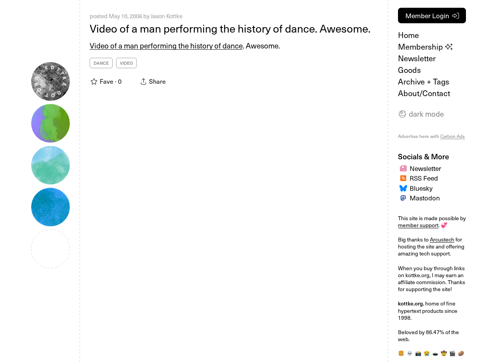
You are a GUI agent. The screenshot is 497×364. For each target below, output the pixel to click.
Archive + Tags (423, 81)
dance (101, 63)
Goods (409, 70)
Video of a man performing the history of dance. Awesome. (230, 28)
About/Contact (424, 93)
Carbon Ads (452, 136)
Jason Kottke (166, 16)
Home (408, 35)
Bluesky (421, 188)
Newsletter (417, 58)
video (126, 63)
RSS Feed (424, 178)
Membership (421, 46)
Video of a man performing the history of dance (166, 45)
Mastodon (425, 198)
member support (418, 225)
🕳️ (435, 353)
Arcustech (442, 239)
